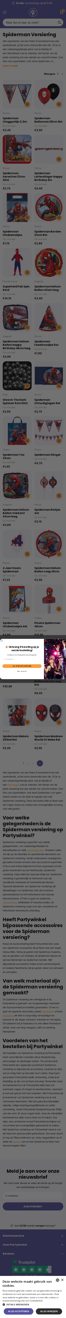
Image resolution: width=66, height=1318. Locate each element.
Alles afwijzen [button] (49, 1311)
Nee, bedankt (22, 671)
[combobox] (57, 1280)
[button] (33, 1304)
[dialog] (33, 1297)
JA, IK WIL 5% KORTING (22, 666)
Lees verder (49, 1300)
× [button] (62, 1280)
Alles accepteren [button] (18, 1311)
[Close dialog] (2, 641)
